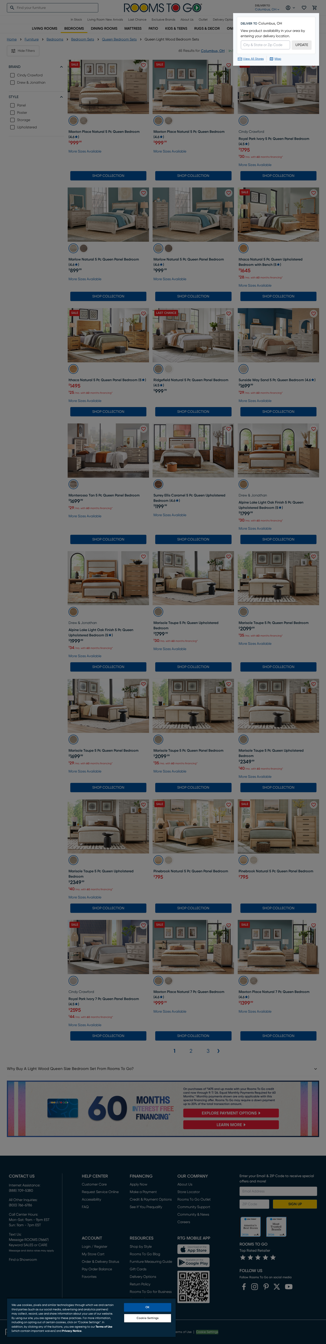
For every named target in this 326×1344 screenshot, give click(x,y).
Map (278, 58)
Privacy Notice (72, 1331)
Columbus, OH (270, 23)
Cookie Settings (148, 1318)
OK (147, 1307)
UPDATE (301, 45)
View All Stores (253, 58)
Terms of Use (104, 1326)
